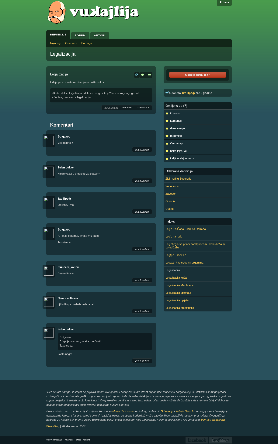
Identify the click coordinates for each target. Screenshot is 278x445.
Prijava (224, 2)
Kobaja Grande (184, 411)
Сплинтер (176, 143)
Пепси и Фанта (68, 298)
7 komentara (142, 107)
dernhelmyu (177, 128)
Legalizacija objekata (178, 292)
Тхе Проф (64, 198)
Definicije (58, 34)
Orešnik (170, 201)
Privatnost (68, 440)
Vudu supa (172, 186)
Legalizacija (62, 54)
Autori (99, 35)
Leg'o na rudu (173, 236)
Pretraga (86, 43)
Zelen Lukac (66, 167)
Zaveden (170, 193)
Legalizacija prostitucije (179, 307)
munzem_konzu (68, 267)
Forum (80, 35)
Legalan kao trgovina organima (184, 262)
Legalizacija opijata (177, 300)
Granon (174, 113)
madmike (127, 107)
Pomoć (78, 440)
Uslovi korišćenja (54, 440)
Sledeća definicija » (197, 74)
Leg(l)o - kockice (175, 255)
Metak (116, 411)
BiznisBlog (52, 426)
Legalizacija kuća (176, 277)
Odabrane (71, 43)
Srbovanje (167, 411)
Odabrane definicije (179, 171)
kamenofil (176, 120)
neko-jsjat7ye (178, 150)
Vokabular (128, 411)
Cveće (169, 208)
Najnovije (55, 43)
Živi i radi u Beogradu (178, 178)
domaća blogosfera (213, 419)
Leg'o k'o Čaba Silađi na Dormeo (185, 229)
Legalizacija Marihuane (179, 285)
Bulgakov (64, 136)
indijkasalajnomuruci (182, 158)
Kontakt (86, 440)
